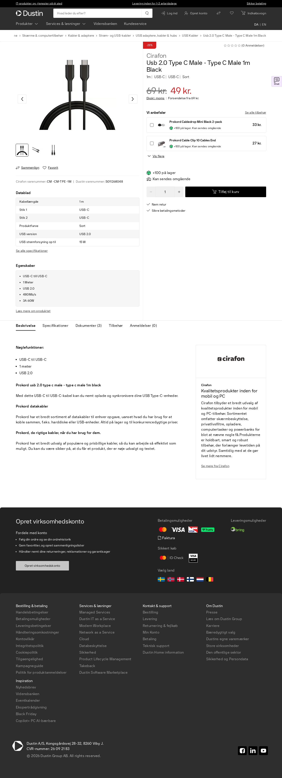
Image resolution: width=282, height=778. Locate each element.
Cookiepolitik (27, 652)
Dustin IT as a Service (97, 619)
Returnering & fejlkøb (160, 626)
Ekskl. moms (156, 98)
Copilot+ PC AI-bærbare (36, 721)
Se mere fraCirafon (215, 466)
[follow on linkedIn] (253, 750)
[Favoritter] (232, 13)
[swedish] (161, 580)
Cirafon (157, 55)
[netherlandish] (200, 580)
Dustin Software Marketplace (103, 672)
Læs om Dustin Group (224, 619)
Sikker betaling (256, 3)
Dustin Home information (163, 652)
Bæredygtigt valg (220, 632)
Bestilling (150, 612)
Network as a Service (97, 632)
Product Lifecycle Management (105, 659)
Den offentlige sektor (223, 652)
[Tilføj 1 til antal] (179, 192)
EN (264, 24)
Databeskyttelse (93, 646)
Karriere (213, 626)
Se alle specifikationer (32, 251)
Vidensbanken (105, 24)
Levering (150, 619)
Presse (211, 612)
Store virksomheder (222, 646)
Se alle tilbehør (255, 112)
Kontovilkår (25, 639)
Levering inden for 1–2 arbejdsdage (154, 3)
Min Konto (151, 632)
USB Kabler (190, 35)
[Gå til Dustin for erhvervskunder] (30, 13)
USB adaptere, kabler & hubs (156, 35)
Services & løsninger (63, 24)
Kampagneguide (29, 666)
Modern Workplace (95, 626)
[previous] (22, 99)
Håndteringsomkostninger (37, 632)
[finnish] (190, 580)
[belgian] (209, 580)
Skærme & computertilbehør (42, 35)
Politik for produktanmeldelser (41, 672)
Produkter (24, 24)
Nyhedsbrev (26, 687)
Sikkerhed (87, 652)
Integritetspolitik (30, 646)
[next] (133, 99)
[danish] (180, 580)
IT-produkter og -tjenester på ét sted (39, 3)
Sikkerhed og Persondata (227, 659)
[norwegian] (170, 580)
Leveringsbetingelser (33, 626)
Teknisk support (156, 646)
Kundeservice (135, 24)
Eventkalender (28, 700)
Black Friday (26, 714)
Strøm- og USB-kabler (115, 35)
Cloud (84, 639)
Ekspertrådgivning (31, 707)
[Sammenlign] (219, 13)
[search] (146, 13)
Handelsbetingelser (32, 612)
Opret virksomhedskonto (42, 566)
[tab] (27, 326)
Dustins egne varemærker (227, 639)
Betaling (150, 639)
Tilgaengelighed (29, 659)
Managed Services (94, 612)
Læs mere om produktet (33, 311)
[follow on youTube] (263, 750)
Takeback (87, 666)
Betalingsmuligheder (33, 619)
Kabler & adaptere (81, 35)
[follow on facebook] (242, 750)
